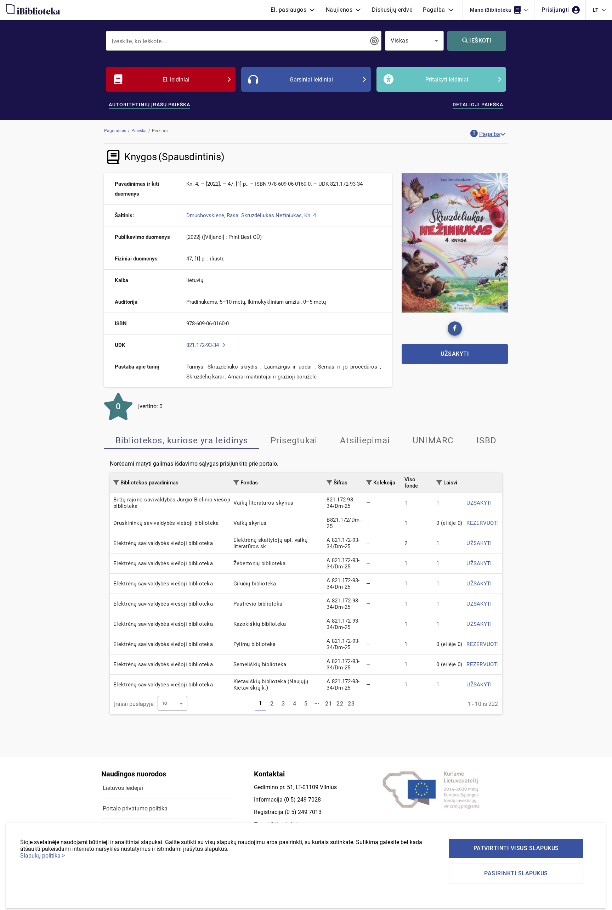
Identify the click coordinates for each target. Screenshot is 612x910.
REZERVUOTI (482, 523)
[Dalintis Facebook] (455, 328)
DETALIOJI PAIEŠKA (478, 104)
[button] (293, 10)
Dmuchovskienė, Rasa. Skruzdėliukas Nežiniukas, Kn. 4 (251, 215)
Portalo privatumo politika (135, 808)
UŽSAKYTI (479, 503)
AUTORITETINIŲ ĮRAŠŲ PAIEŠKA (149, 104)
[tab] (181, 440)
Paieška (139, 130)
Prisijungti (556, 9)
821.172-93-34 (203, 345)
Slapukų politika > (42, 855)
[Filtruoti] (116, 482)
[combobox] (239, 40)
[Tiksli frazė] (374, 41)
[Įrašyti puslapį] (317, 703)
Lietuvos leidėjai (122, 788)
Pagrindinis (115, 130)
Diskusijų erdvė (392, 9)
